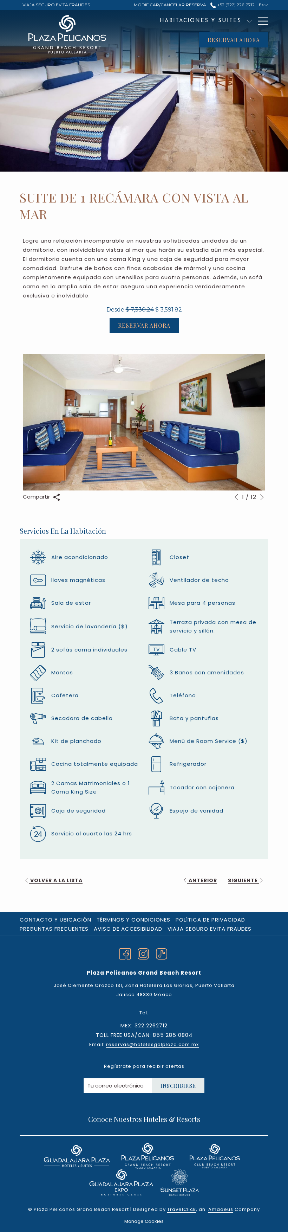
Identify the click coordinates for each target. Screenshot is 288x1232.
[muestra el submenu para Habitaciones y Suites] (249, 21)
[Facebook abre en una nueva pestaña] (125, 953)
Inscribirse (178, 1085)
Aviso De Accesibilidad (128, 928)
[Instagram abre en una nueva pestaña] (143, 953)
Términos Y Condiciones (133, 919)
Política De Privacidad (210, 919)
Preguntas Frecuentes (54, 928)
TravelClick (181, 1209)
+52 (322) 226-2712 (235, 4)
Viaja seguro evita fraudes (209, 928)
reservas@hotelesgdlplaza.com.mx (152, 1044)
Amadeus (220, 1209)
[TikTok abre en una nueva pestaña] (161, 953)
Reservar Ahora (234, 40)
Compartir (37, 496)
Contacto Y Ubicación (55, 919)
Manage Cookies (144, 1221)
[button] (144, 422)
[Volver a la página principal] (67, 34)
